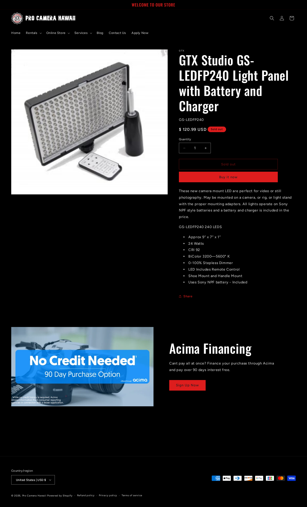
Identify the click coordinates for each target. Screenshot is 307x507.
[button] (33, 33)
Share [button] (187, 296)
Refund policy (86, 495)
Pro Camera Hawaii (34, 495)
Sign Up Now (187, 385)
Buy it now (228, 177)
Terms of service (132, 495)
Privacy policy (108, 495)
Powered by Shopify (60, 495)
